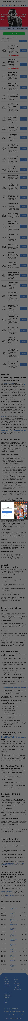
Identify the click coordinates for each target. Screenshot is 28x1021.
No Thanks (7, 513)
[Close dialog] (26, 503)
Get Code (7, 511)
